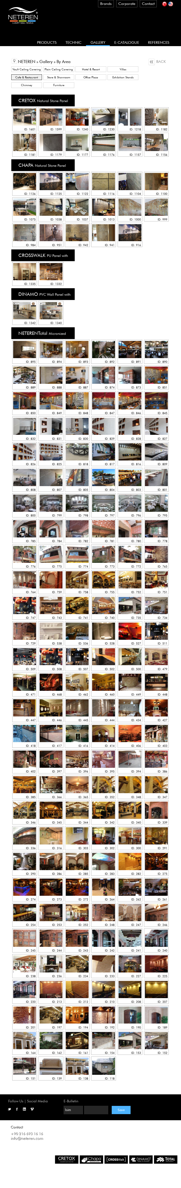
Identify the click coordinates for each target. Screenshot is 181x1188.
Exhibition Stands (123, 77)
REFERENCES (158, 42)
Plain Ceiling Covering (59, 69)
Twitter (9, 1109)
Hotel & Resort (91, 69)
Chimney (26, 85)
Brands (106, 3)
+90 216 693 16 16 (27, 1134)
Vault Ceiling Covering (26, 69)
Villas (123, 69)
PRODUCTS (47, 42)
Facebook (17, 1109)
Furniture (58, 85)
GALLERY (97, 42)
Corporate (126, 3)
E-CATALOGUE (126, 42)
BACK (160, 61)
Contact (148, 3)
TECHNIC (74, 42)
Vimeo (32, 1109)
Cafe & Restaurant (26, 77)
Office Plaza (90, 77)
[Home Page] (23, 26)
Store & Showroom (58, 77)
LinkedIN (24, 1109)
